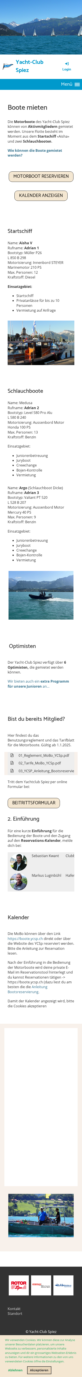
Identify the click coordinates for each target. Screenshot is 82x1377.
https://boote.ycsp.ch (25, 938)
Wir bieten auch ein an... (38, 683)
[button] (65, 1361)
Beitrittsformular (33, 803)
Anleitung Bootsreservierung (27, 989)
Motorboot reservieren (41, 176)
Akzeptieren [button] (39, 1370)
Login (66, 69)
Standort (15, 1313)
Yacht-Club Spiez (30, 66)
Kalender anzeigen (41, 195)
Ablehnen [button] (15, 1370)
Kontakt (14, 1308)
